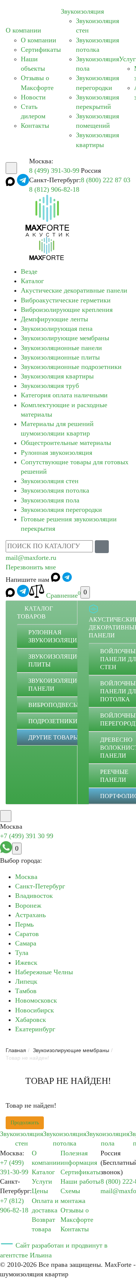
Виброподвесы (53, 705)
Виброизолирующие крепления (67, 309)
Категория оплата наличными (64, 395)
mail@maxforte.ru (31, 557)
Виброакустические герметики (66, 300)
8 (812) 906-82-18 (54, 189)
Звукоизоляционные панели (61, 348)
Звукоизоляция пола (50, 500)
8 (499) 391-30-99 (54, 170)
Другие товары (53, 737)
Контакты (35, 125)
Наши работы (80, 1181)
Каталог (32, 281)
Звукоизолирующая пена (57, 328)
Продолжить (25, 1122)
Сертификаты (41, 49)
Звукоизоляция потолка (55, 490)
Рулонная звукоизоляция (56, 452)
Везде (29, 271)
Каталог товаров (35, 612)
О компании (23, 30)
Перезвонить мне (31, 567)
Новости (33, 97)
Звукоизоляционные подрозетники (71, 366)
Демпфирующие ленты (54, 319)
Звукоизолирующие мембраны (65, 338)
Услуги (42, 1181)
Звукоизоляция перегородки (61, 509)
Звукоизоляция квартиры (57, 376)
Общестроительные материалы (66, 442)
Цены (40, 1191)
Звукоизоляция (82, 11)
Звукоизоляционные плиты (60, 357)
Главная (16, 1050)
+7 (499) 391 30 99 (26, 836)
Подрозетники (52, 721)
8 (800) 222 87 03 (105, 180)
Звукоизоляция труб (50, 385)
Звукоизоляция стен (50, 481)
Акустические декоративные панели (74, 290)
